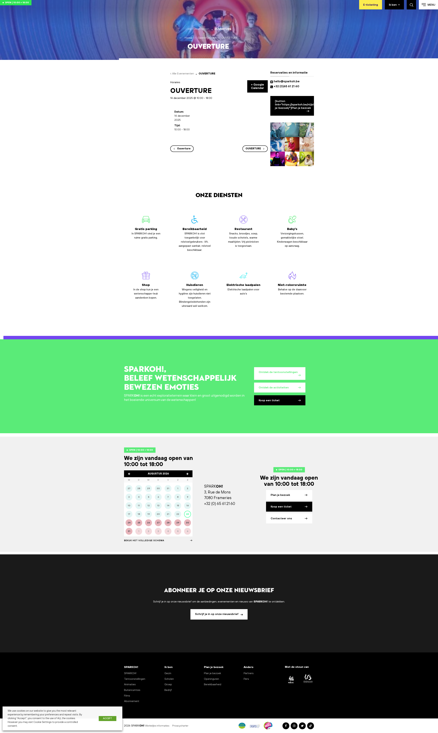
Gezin (167, 673)
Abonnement (131, 701)
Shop (145, 291)
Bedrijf (168, 690)
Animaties (130, 684)
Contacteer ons (281, 518)
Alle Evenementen (198, 29)
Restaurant (243, 237)
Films (127, 695)
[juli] (129, 473)
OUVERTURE (253, 148)
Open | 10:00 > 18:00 (17, 2)
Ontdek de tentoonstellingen (278, 372)
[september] (187, 473)
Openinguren (211, 679)
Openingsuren (207, 38)
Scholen (169, 679)
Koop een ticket (269, 400)
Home (188, 38)
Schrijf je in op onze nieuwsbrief (217, 614)
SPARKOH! (130, 673)
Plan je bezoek (280, 495)
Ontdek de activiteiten (274, 387)
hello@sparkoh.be (287, 81)
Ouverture (184, 148)
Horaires (175, 82)
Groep (168, 684)
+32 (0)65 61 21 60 (286, 86)
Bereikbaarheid (195, 239)
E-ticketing (370, 5)
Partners (249, 673)
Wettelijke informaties (157, 725)
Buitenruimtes (132, 690)
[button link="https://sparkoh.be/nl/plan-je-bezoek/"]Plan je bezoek (294, 104)
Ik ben (393, 5)
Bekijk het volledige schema (144, 540)
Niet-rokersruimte (292, 289)
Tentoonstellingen (134, 679)
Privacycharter (180, 725)
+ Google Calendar (257, 86)
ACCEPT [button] (107, 718)
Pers (246, 679)
